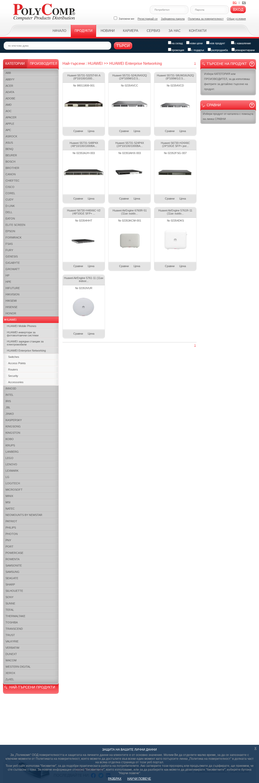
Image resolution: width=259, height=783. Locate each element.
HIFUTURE (13, 288)
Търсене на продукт (227, 64)
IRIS (8, 401)
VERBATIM (12, 647)
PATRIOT (11, 521)
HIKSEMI (11, 300)
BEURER (11, 155)
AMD (9, 104)
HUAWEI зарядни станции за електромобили (25, 343)
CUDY (9, 199)
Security (13, 375)
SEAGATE (12, 578)
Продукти (83, 31)
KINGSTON (13, 432)
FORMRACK (13, 237)
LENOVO (11, 464)
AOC (9, 111)
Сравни (78, 131)
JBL (8, 407)
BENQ (9, 148)
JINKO (10, 413)
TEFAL (10, 609)
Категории (15, 64)
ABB (8, 72)
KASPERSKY (14, 420)
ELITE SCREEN (15, 224)
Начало (59, 31)
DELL (9, 212)
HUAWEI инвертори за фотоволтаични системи (22, 334)
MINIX (9, 495)
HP (7, 275)
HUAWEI (11, 319)
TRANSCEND (14, 628)
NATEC (10, 508)
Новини (108, 31)
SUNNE (10, 603)
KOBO (10, 439)
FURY (9, 250)
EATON (10, 218)
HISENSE (11, 307)
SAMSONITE (14, 565)
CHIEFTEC (12, 180)
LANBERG (12, 451)
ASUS (9, 142)
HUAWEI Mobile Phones (21, 326)
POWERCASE (14, 552)
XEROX (10, 673)
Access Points (17, 363)
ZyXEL (10, 679)
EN (244, 2)
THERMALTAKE (15, 616)
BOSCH (10, 161)
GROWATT (13, 269)
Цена (91, 131)
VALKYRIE (12, 641)
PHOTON (12, 533)
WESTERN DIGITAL (18, 666)
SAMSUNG (12, 571)
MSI (8, 502)
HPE (8, 281)
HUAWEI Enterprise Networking (26, 350)
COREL (10, 193)
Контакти (197, 31)
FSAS (9, 243)
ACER (9, 85)
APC (8, 130)
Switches (13, 356)
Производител (43, 64)
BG (235, 2)
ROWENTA (12, 559)
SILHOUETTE (14, 590)
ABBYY (10, 79)
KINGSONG (13, 426)
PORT (9, 546)
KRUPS (10, 445)
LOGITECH (13, 483)
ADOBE (10, 98)
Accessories (16, 382)
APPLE (10, 123)
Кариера (130, 31)
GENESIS (12, 256)
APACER (11, 117)
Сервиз (153, 31)
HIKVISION (12, 294)
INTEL (9, 394)
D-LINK (10, 205)
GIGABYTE (13, 262)
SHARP (10, 584)
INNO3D (11, 388)
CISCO (10, 186)
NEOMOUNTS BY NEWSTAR (24, 514)
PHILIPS (11, 527)
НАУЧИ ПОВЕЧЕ (139, 778)
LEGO (9, 458)
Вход (238, 9)
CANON (11, 174)
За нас (174, 31)
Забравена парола (173, 18)
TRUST (10, 635)
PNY (8, 540)
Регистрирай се (148, 18)
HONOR (11, 313)
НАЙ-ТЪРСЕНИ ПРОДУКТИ (32, 687)
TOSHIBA (12, 622)
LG (7, 476)
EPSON (10, 231)
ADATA (10, 92)
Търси (123, 46)
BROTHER (12, 167)
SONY (9, 597)
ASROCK (11, 136)
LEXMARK (12, 470)
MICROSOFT (14, 489)
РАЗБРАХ (114, 778)
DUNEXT (11, 654)
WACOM (11, 660)
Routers (13, 369)
